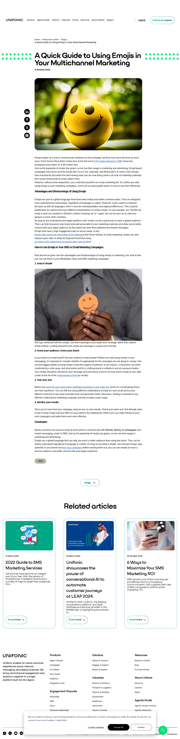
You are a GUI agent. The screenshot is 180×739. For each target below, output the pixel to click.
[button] (24, 674)
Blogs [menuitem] (63, 39)
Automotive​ (97, 706)
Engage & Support (100, 665)
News (137, 692)
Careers (138, 688)
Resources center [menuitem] (51, 39)
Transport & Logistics (101, 688)
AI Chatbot (54, 669)
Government (97, 697)
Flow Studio (55, 674)
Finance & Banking (100, 692)
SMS (40, 461)
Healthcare (97, 701)
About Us (139, 683)
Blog (137, 665)
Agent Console (56, 660)
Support (110, 20)
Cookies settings (96, 727)
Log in (142, 20)
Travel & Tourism (99, 710)
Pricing (75, 20)
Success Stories (142, 669)
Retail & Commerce (101, 683)
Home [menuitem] (37, 39)
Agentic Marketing (143, 710)
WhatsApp (54, 697)
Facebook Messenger (59, 710)
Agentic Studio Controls (145, 706)
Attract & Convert (100, 660)
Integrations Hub (57, 683)
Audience (54, 678)
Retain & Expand (99, 669)
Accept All (118, 727)
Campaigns (55, 665)
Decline (141, 727)
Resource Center (142, 660)
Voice (52, 706)
